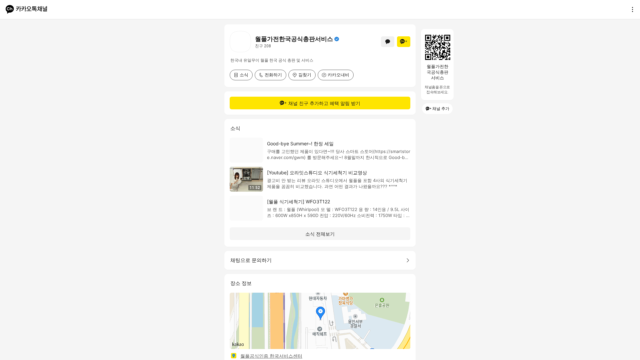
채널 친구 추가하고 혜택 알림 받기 (324, 103)
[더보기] (631, 9)
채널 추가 (440, 108)
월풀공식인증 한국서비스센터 (271, 356)
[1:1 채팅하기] (387, 41)
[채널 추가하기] (403, 41)
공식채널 (336, 39)
